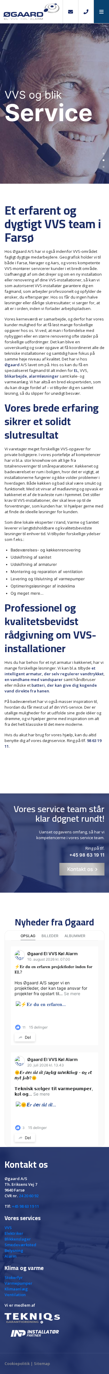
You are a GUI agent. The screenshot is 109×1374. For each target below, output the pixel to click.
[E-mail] (70, 11)
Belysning (14, 1250)
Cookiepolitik (17, 1363)
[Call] (86, 11)
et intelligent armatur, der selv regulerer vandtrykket (54, 670)
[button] (101, 11)
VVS (8, 1227)
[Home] (31, 11)
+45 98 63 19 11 (86, 855)
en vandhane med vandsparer (34, 679)
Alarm (10, 1256)
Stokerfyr (14, 1277)
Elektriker (14, 1233)
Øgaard (12, 364)
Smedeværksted (20, 1244)
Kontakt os (80, 869)
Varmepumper (18, 1283)
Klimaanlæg (16, 1289)
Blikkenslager (18, 1239)
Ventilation (15, 1294)
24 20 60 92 (28, 1195)
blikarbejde (16, 376)
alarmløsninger (44, 376)
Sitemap (42, 1363)
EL (76, 370)
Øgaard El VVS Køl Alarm (52, 953)
